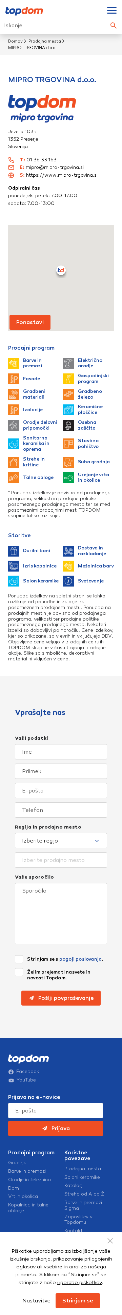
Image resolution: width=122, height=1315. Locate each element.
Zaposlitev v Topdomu (78, 1219)
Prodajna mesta (44, 41)
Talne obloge (38, 477)
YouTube (26, 1080)
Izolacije (33, 410)
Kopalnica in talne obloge (28, 1208)
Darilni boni (36, 551)
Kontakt (73, 1231)
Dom (13, 1188)
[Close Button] (110, 1240)
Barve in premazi (32, 363)
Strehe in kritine (34, 462)
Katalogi (73, 1185)
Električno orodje (90, 363)
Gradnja (17, 1163)
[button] (61, 270)
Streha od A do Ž (84, 1194)
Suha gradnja (94, 462)
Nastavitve (36, 1300)
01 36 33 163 (41, 160)
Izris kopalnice (40, 566)
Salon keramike (41, 581)
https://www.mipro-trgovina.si (62, 175)
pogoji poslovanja (80, 959)
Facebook (27, 1071)
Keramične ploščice (90, 409)
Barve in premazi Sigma (83, 1205)
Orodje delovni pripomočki (40, 425)
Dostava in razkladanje (92, 551)
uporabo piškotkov (79, 1282)
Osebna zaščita (87, 425)
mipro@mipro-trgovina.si (55, 167)
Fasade (31, 379)
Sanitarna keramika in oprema (36, 443)
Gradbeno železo (90, 394)
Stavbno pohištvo (88, 443)
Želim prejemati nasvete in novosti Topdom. (58, 975)
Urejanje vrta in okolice (93, 477)
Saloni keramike (82, 1177)
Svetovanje (91, 581)
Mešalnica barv (96, 566)
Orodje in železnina (29, 1180)
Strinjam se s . (65, 959)
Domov (15, 41)
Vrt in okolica (23, 1196)
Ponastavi (30, 322)
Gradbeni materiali (34, 394)
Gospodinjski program (93, 378)
